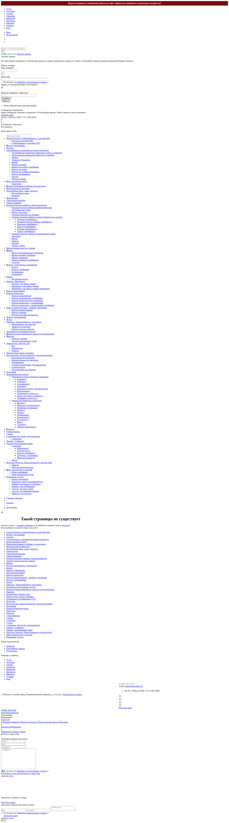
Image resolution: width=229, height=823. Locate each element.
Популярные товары (15, 648)
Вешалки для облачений (28, 405)
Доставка (10, 11)
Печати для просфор (15, 535)
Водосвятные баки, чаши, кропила (22, 549)
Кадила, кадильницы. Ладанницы (21, 566)
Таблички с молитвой (27, 455)
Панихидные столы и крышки (20, 596)
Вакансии (10, 18)
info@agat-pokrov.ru (134, 686)
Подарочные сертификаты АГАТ (21, 599)
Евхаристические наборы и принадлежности (26, 558)
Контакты (10, 21)
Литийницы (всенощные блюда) (21, 587)
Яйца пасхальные (26, 458)
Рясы (20, 422)
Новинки (10, 646)
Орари (20, 412)
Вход (8, 32)
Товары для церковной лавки (19, 630)
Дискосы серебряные (27, 219)
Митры (21, 410)
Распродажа (11, 651)
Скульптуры (23, 451)
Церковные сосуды (14, 637)
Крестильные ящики (15, 573)
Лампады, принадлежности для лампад (24, 585)
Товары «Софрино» (15, 627)
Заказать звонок (24, 54)
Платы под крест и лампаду (30, 396)
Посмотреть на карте (72, 694)
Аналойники (23, 384)
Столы (9, 623)
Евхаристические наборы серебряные (34, 222)
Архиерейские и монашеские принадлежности (27, 539)
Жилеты (21, 403)
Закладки (22, 386)
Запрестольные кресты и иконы (20, 561)
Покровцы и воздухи (27, 398)
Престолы (10, 611)
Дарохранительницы (15, 554)
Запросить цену (10, 816)
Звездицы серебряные (27, 224)
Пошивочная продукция (17, 608)
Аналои (9, 537)
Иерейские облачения (27, 408)
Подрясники (23, 417)
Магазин (10, 23)
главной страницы (24, 525)
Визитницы (23, 448)
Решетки (10, 613)
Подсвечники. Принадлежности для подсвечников (29, 604)
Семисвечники (13, 616)
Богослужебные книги (16, 542)
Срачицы (22, 381)
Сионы (9, 618)
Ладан (9, 582)
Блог (8, 28)
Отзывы (10, 25)
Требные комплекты (27, 427)
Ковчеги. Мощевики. (15, 570)
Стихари (21, 424)
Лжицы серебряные (26, 227)
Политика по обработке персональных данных (70, 708)
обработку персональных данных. (32, 82)
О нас (9, 9)
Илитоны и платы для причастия (32, 389)
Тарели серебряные (26, 231)
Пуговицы (23, 420)
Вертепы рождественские (18, 546)
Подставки (11, 606)
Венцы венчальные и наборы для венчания (25, 544)
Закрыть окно (7, 115)
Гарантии (10, 16)
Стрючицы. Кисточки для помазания (23, 625)
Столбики (10, 620)
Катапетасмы (23, 391)
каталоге (66, 525)
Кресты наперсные (14, 575)
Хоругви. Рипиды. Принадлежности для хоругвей (29, 632)
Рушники (22, 379)
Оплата (9, 13)
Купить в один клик (30, 773)
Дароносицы (12, 551)
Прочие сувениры (26, 453)
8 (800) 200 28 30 (8, 54)
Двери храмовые (13, 556)
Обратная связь (125, 708)
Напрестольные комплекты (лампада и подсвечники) (30, 589)
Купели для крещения (16, 580)
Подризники (23, 415)
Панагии (10, 592)
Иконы (9, 563)
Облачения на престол (28, 393)
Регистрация (12, 35)
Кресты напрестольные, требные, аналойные (26, 577)
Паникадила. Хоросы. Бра (18, 594)
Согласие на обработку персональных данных (24, 708)
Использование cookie (106, 708)
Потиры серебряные (27, 229)
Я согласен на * (26, 771)
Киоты (9, 568)
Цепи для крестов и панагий (19, 635)
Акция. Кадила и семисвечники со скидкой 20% (28, 532)
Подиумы (10, 601)
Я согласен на (26, 82)
